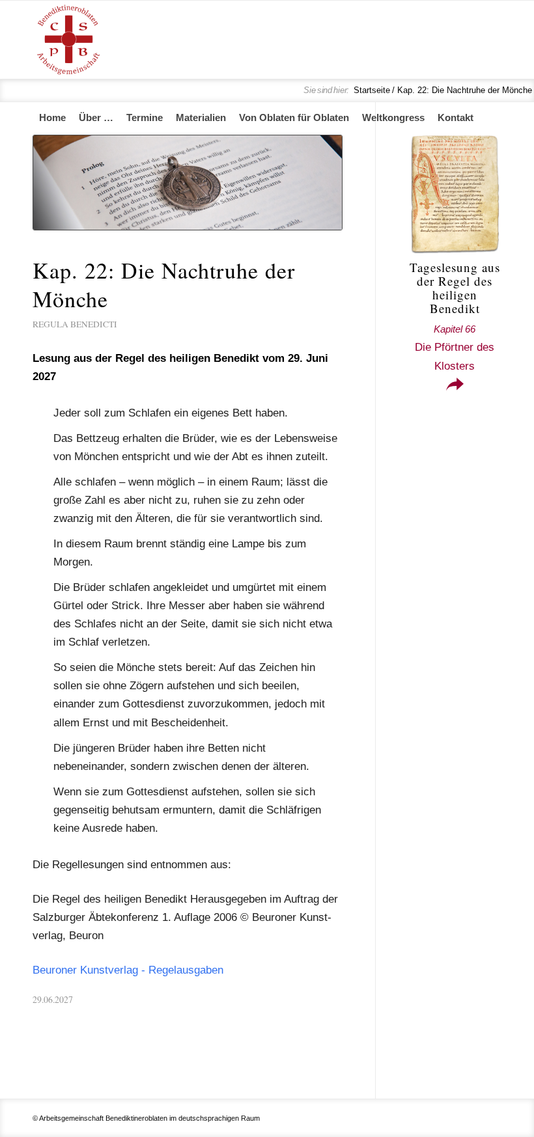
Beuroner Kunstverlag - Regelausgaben (128, 970)
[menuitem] (52, 118)
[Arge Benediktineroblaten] (68, 39)
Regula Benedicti (75, 324)
